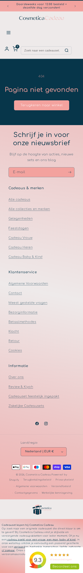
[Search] (66, 50)
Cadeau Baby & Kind (26, 256)
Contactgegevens (26, 493)
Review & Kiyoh (21, 386)
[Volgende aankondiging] (75, 6)
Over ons (16, 377)
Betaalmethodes (22, 321)
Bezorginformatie (23, 312)
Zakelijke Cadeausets (26, 405)
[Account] (6, 48)
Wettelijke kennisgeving (57, 493)
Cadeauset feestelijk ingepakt (34, 396)
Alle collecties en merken (29, 209)
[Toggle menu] (8, 32)
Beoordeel (65, 566)
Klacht (14, 331)
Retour (14, 340)
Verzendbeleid (61, 486)
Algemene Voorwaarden (28, 283)
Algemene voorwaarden (31, 486)
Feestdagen (19, 228)
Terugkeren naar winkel (41, 105)
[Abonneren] (69, 172)
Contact (15, 293)
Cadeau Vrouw (20, 237)
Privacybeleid (65, 479)
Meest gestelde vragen (28, 302)
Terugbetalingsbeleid (37, 479)
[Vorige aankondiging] (8, 6)
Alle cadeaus (19, 199)
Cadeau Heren (21, 247)
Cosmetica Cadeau (38, 474)
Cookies (15, 350)
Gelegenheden (21, 218)
